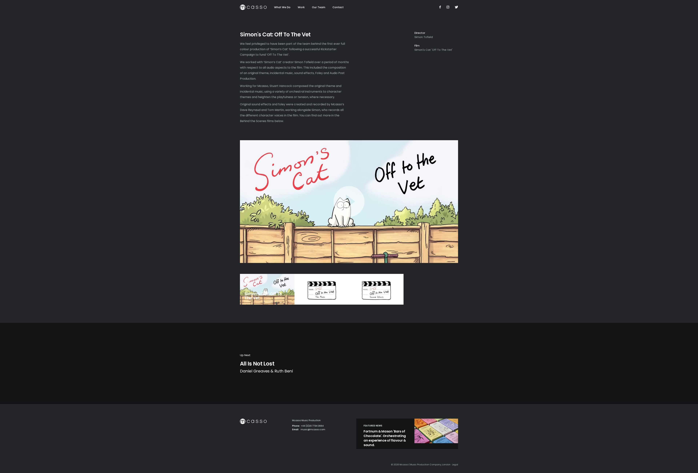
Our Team (318, 7)
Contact (338, 7)
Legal (455, 464)
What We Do (282, 7)
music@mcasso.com (313, 429)
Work (301, 7)
